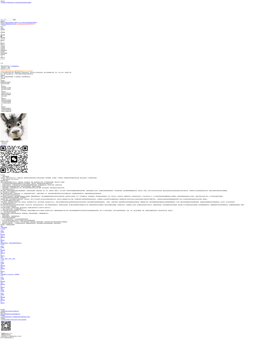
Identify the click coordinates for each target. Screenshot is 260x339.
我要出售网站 (4, 314)
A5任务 (19, 319)
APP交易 (11, 319)
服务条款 (23, 316)
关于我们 (28, 316)
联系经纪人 (4, 67)
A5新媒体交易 (4, 311)
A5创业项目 (23, 319)
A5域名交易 (10, 311)
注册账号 (29, 2)
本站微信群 (18, 2)
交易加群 (3, 13)
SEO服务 (7, 319)
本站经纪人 (12, 2)
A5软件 (15, 319)
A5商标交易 (16, 311)
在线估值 (23, 2)
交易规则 (15, 316)
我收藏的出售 (17, 314)
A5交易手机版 (4, 316)
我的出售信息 (10, 314)
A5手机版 (7, 2)
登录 (26, 2)
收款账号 (19, 316)
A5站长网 (3, 2)
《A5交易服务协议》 (14, 66)
